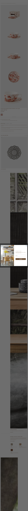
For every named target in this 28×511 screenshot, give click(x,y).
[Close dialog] (26, 245)
